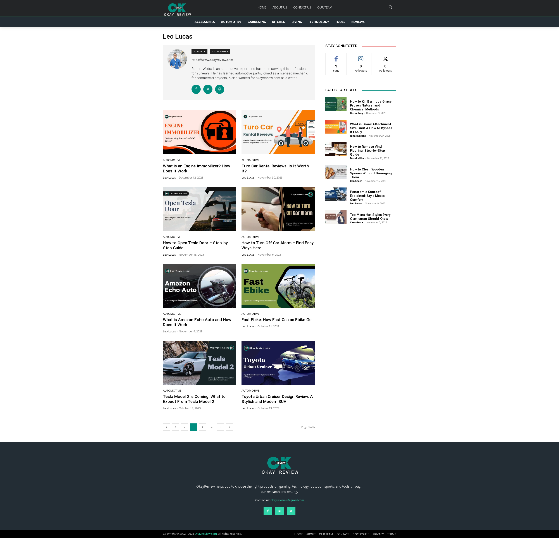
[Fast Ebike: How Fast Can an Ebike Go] (278, 286)
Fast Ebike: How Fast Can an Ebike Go (277, 319)
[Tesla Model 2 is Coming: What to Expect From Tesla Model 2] (199, 363)
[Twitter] (207, 89)
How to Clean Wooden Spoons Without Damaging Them (371, 173)
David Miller (357, 158)
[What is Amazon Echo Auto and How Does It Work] (199, 286)
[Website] (219, 89)
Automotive (172, 160)
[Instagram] (279, 511)
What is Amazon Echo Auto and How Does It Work (197, 322)
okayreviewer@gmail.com (287, 500)
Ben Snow (356, 180)
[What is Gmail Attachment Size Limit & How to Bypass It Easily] (336, 127)
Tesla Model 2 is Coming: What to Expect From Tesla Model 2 (194, 399)
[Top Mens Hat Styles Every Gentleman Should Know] (336, 217)
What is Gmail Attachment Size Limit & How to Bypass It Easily (371, 128)
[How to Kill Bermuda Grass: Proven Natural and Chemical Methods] (336, 104)
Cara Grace (357, 222)
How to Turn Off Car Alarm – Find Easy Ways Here (278, 245)
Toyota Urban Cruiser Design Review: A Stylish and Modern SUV (277, 399)
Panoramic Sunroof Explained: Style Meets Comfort (367, 196)
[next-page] (229, 427)
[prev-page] (166, 427)
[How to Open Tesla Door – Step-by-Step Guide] (199, 209)
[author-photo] (179, 72)
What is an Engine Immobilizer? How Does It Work (196, 168)
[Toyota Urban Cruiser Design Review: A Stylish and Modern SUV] (278, 363)
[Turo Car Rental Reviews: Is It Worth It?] (278, 132)
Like (336, 56)
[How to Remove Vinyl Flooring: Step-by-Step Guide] (336, 149)
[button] (390, 7)
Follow (361, 56)
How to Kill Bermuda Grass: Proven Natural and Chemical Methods (371, 105)
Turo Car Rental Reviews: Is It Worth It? (275, 168)
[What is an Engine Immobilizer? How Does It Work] (199, 132)
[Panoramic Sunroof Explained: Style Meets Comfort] (336, 194)
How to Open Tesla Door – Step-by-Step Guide (196, 245)
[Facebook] (196, 89)
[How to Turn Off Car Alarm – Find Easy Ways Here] (278, 209)
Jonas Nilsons (358, 135)
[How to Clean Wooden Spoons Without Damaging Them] (336, 172)
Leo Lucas (169, 177)
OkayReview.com (206, 534)
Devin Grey (356, 113)
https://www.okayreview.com (212, 60)
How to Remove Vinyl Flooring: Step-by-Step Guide (367, 150)
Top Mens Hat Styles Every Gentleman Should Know (370, 217)
